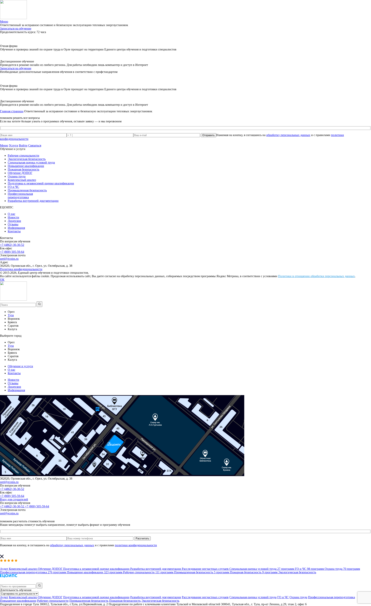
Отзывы (13, 224)
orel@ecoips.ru (9, 258)
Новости (13, 217)
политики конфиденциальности (136, 545)
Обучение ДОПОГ (20, 173)
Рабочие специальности (23, 155)
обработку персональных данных (288, 135)
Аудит (4, 597)
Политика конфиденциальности (21, 269)
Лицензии (14, 220)
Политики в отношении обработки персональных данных (316, 276)
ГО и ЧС (13, 186)
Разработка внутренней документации (33, 200)
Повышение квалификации (26, 166)
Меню (4, 145)
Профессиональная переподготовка (20, 195)
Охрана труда (17, 176)
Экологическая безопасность (27, 159)
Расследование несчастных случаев (205, 597)
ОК (2, 279)
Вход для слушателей (14, 499)
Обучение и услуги (20, 366)
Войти (23, 145)
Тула (11, 315)
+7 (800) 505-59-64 (12, 251)
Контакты (14, 231)
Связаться (34, 145)
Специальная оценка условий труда (31, 162)
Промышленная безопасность (27, 190)
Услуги (13, 145)
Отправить (208, 135)
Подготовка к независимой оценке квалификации (41, 183)
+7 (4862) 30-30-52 (12, 244)
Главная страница (11, 111)
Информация (16, 227)
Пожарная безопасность (23, 169)
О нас (11, 214)
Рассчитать (142, 538)
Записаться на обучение (15, 28)
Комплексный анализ (22, 180)
